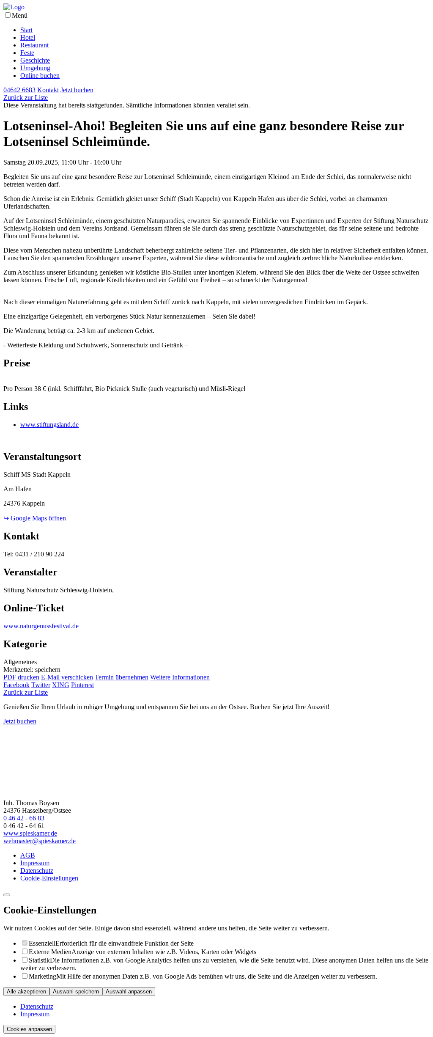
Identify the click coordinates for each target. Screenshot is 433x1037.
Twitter (40, 684)
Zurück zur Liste (25, 97)
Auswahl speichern (76, 991)
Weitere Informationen (180, 677)
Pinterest (82, 684)
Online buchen (40, 75)
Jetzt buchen (19, 721)
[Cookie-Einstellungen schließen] (6, 895)
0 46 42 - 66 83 (23, 818)
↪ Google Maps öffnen (34, 518)
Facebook (16, 684)
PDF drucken (21, 677)
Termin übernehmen (121, 677)
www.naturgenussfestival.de (41, 626)
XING (60, 684)
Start (26, 29)
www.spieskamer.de (30, 833)
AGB (27, 855)
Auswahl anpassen (129, 991)
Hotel (27, 37)
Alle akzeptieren (26, 991)
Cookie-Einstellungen (49, 878)
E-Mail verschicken (67, 677)
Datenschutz (36, 870)
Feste (27, 52)
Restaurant (34, 45)
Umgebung (35, 68)
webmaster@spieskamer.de (39, 840)
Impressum (34, 862)
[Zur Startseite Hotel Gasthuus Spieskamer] (14, 7)
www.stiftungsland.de (49, 424)
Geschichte (35, 60)
